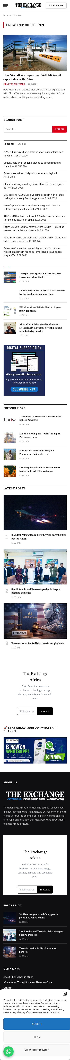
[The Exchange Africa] (28, 5)
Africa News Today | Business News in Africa (27, 982)
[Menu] (5, 5)
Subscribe (56, 5)
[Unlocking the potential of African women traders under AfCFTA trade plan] (10, 471)
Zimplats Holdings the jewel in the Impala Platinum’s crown (39, 435)
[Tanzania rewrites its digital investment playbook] (35, 621)
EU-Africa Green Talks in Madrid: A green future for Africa (40, 308)
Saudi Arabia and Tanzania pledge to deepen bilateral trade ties (35, 591)
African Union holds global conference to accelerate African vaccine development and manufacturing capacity (40, 327)
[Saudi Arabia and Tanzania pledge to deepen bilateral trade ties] (35, 566)
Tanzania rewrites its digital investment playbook (30, 173)
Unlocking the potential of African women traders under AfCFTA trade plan (39, 469)
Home (6, 15)
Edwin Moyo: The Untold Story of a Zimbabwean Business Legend (36, 452)
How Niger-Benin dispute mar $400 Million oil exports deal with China (32, 77)
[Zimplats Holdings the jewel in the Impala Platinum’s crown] (10, 437)
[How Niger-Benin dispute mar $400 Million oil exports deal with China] (35, 53)
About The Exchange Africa (18, 977)
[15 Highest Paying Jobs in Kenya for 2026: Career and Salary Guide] (10, 277)
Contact (7, 988)
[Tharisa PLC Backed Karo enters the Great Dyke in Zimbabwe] (10, 420)
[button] (65, 993)
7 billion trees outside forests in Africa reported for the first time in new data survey (42, 292)
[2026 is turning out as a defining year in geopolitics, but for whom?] (35, 512)
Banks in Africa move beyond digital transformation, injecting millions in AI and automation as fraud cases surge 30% (33, 252)
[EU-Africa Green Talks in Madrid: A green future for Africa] (10, 311)
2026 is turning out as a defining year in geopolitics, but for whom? (38, 536)
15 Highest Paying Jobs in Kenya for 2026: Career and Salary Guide (40, 275)
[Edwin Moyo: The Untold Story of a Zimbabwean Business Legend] (10, 454)
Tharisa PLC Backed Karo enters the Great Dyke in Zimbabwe (40, 418)
